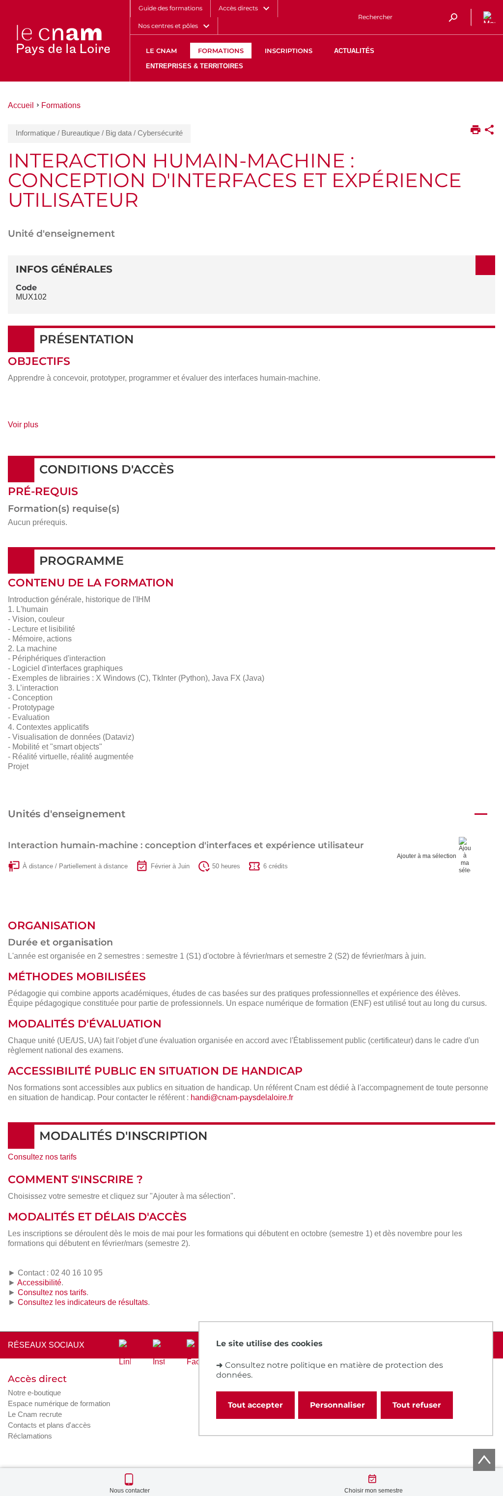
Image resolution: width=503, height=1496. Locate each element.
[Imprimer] (475, 130)
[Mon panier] (487, 17)
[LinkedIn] (125, 1353)
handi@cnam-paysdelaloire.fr (242, 1097)
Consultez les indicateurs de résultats (83, 1302)
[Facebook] (192, 1353)
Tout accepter (255, 1405)
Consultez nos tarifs (42, 1157)
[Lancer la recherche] (453, 17)
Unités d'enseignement (66, 814)
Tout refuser (416, 1405)
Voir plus (34, 428)
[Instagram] (159, 1353)
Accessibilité (39, 1282)
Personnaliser (337, 1405)
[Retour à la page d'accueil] (63, 41)
